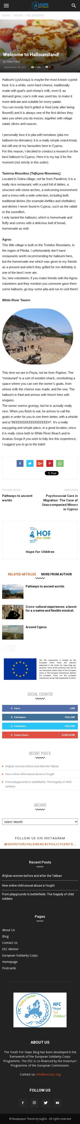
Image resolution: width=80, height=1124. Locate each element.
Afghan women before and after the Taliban (32, 766)
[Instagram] (34, 1103)
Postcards (9, 968)
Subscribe (68, 734)
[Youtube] (57, 1103)
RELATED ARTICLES (22, 574)
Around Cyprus (36, 627)
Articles (18, 15)
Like (72, 708)
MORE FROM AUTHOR (56, 574)
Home (6, 15)
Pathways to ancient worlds (17, 498)
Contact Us (9, 943)
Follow (70, 717)
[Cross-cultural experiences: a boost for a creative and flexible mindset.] (12, 612)
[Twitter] (46, 1103)
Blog (5, 936)
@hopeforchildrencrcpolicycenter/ (40, 844)
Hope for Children (40, 551)
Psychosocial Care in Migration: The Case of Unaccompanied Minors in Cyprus (60, 502)
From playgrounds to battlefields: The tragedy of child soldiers (38, 784)
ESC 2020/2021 (35, 15)
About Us (8, 930)
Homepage (9, 962)
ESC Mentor (10, 949)
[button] (74, 5)
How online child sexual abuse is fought (29, 774)
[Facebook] (23, 1103)
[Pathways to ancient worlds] (12, 591)
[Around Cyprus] (12, 632)
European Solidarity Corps (20, 955)
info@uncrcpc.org (48, 1074)
